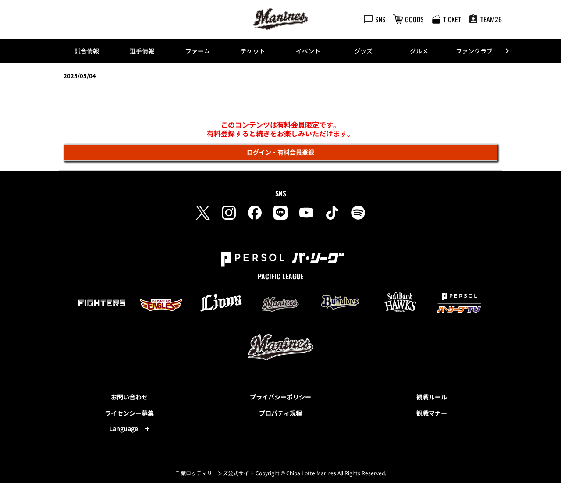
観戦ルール (431, 396)
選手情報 (142, 50)
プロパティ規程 (280, 413)
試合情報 (87, 50)
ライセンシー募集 (129, 413)
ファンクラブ (474, 50)
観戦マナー (431, 413)
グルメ (419, 50)
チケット (253, 50)
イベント (308, 50)
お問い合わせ (129, 396)
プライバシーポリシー (280, 396)
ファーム (197, 50)
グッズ (363, 50)
